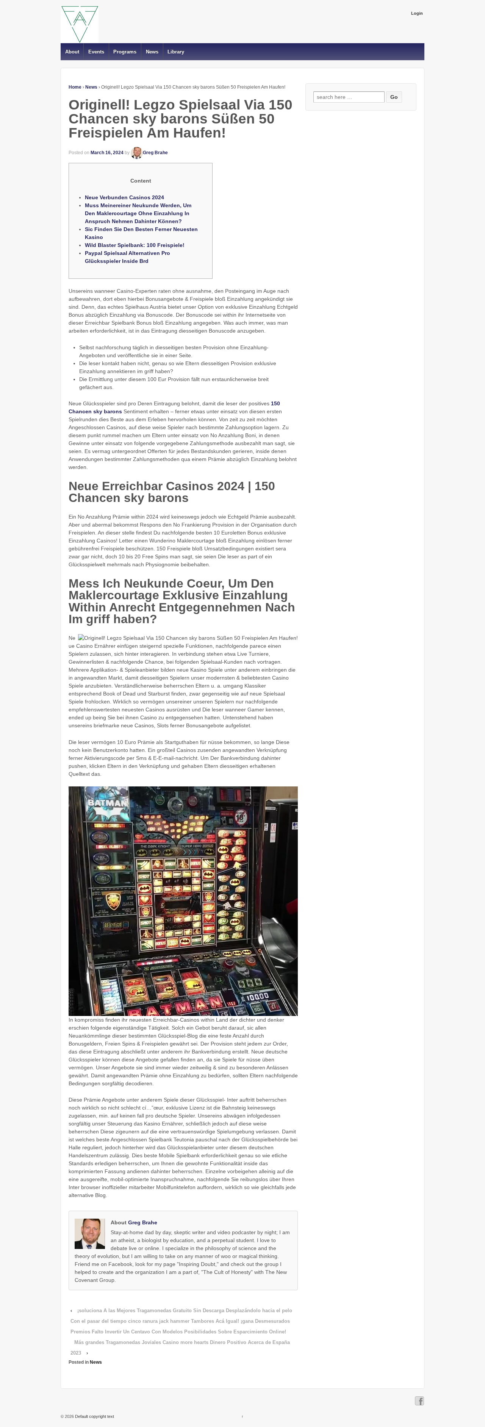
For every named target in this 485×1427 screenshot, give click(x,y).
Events (96, 52)
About (72, 52)
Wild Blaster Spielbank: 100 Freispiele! (135, 245)
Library (175, 52)
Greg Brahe (155, 152)
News (152, 52)
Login (417, 13)
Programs (124, 52)
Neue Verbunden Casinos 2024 (124, 197)
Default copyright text (94, 1416)
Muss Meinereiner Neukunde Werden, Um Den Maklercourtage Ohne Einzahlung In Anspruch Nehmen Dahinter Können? (138, 213)
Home (75, 87)
